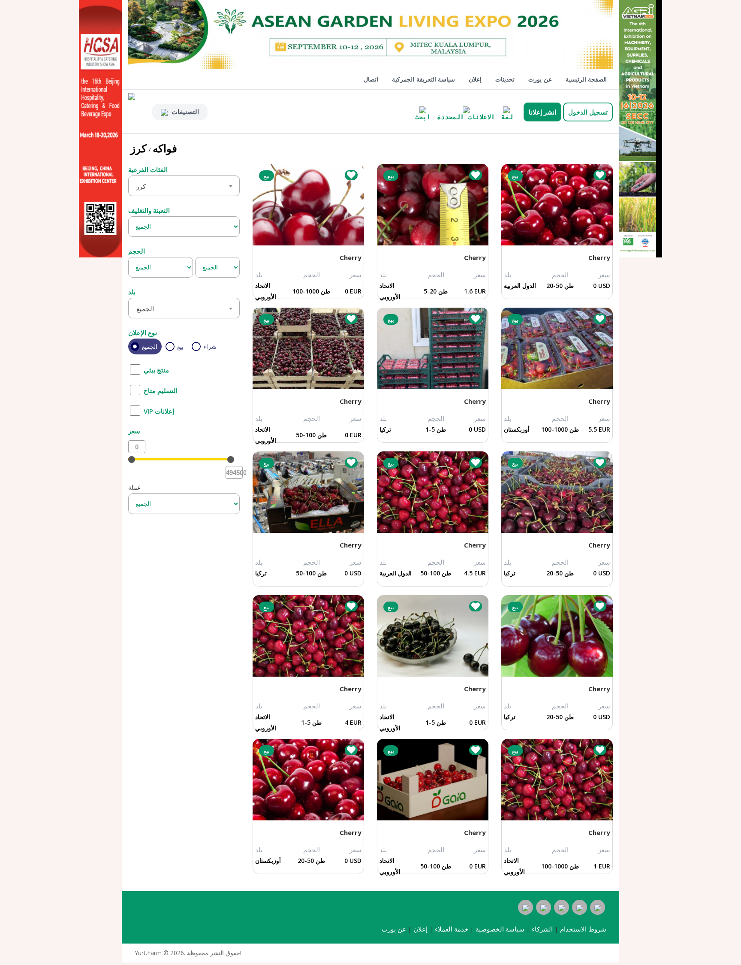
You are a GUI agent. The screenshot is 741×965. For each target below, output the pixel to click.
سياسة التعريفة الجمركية (423, 79)
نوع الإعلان (142, 332)
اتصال (371, 79)
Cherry (350, 257)
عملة (134, 487)
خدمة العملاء (451, 929)
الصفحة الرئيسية (586, 79)
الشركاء (542, 929)
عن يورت (540, 79)
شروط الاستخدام (583, 929)
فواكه (165, 148)
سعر (134, 431)
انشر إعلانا (542, 112)
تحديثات (505, 79)
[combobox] (184, 185)
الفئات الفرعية (148, 169)
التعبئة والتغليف (149, 210)
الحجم (136, 251)
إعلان (475, 79)
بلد (132, 291)
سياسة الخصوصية (500, 929)
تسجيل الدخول (588, 112)
